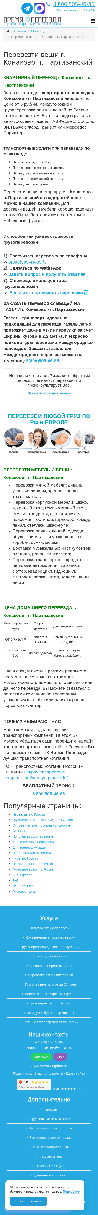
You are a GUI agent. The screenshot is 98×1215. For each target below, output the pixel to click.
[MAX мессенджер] (39, 10)
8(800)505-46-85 (25, 262)
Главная (20, 31)
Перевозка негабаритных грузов (50, 994)
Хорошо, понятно (28, 1201)
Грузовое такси (24, 891)
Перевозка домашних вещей (50, 975)
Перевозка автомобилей (32, 853)
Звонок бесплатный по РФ (76, 10)
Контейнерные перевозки (33, 842)
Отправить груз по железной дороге (41, 825)
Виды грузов (22, 875)
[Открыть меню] (93, 20)
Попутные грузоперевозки (33, 836)
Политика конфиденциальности (38, 1073)
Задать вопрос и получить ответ (44, 274)
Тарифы (50, 1109)
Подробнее (71, 1191)
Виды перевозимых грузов (51, 1137)
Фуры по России (25, 858)
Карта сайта (75, 1073)
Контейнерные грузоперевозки (50, 937)
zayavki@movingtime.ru (49, 1065)
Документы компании (51, 1175)
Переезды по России (29, 814)
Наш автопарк (50, 1156)
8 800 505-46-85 (74, 4)
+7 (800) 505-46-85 (49, 1042)
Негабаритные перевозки (33, 864)
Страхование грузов (50, 1166)
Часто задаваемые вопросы (50, 1128)
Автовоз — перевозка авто (51, 965)
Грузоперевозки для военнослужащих (50, 947)
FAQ (16, 880)
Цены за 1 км (23, 886)
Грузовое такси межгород (50, 1119)
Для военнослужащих (29, 847)
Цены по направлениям (51, 1147)
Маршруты (39, 31)
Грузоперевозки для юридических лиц (43, 820)
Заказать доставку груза (51, 956)
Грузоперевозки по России (33, 869)
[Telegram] (27, 10)
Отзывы (19, 831)
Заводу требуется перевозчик (50, 1012)
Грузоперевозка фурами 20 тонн (50, 984)
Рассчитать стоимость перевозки (47, 292)
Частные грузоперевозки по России (50, 1022)
